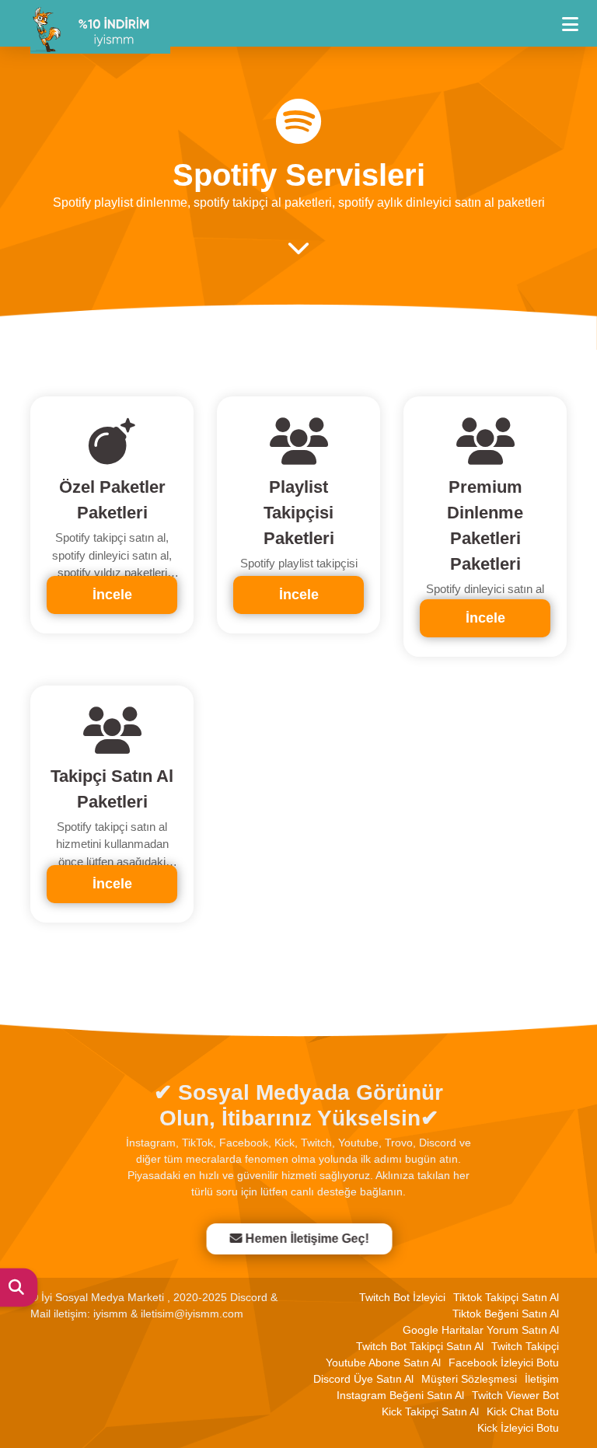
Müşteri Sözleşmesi (469, 1379)
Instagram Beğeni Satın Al (400, 1395)
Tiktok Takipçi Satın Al (506, 1297)
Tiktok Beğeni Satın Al (505, 1313)
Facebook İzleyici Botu (504, 1362)
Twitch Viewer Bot (515, 1395)
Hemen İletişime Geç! (307, 1238)
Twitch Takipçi (525, 1346)
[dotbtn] (577, 17)
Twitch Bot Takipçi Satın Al (420, 1346)
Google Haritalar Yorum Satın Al (481, 1330)
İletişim (542, 1379)
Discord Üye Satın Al (363, 1379)
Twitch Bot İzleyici (402, 1297)
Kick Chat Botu (523, 1411)
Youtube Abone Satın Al (383, 1362)
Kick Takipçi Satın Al (430, 1411)
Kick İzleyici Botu (518, 1428)
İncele (112, 594)
